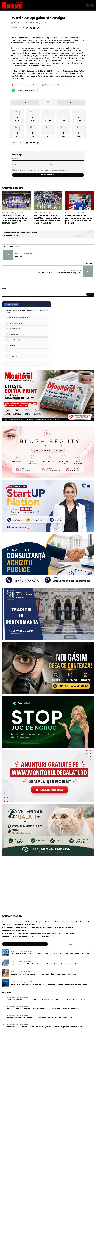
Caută (90, 294)
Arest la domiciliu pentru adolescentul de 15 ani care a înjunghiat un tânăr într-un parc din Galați (39, 927)
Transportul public (14, 328)
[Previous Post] (8, 255)
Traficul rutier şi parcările (16, 323)
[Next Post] (88, 271)
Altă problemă (13, 356)
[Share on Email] (34, 28)
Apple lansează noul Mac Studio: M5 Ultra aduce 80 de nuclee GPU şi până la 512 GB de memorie (38, 933)
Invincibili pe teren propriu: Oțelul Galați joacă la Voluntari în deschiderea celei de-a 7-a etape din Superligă (47, 219)
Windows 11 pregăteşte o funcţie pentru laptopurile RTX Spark (26, 936)
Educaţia (11, 351)
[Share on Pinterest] (31, 28)
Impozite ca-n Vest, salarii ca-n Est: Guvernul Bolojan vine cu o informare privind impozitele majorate (49, 984)
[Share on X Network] (23, 28)
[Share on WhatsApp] (27, 28)
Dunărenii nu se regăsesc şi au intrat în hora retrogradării (59, 273)
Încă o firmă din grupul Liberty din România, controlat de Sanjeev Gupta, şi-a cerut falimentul (46, 964)
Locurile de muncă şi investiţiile (18, 340)
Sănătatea (12, 345)
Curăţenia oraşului (14, 334)
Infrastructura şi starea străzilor (18, 317)
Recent (71, 944)
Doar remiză (19, 256)
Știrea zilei (6, 213)
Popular (25, 944)
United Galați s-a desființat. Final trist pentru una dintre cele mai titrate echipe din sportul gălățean (14, 219)
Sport (31, 23)
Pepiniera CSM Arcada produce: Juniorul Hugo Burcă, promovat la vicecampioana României (79, 219)
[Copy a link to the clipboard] (38, 28)
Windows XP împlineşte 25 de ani (14, 930)
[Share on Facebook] (20, 28)
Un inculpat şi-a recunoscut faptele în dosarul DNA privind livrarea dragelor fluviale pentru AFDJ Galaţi (50, 954)
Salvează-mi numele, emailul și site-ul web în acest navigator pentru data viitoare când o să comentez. (44, 170)
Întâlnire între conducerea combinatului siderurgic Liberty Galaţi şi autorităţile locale (43, 974)
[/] (87, 5)
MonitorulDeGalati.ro (43, 362)
